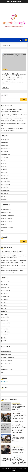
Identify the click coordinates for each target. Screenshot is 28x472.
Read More (5, 87)
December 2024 (5, 181)
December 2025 (5, 145)
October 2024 (4, 187)
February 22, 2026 (17, 432)
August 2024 (4, 193)
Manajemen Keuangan (7, 227)
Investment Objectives (7, 218)
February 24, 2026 (17, 411)
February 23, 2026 (17, 421)
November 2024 (5, 184)
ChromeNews (20, 468)
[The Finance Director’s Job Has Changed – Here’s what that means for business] (6, 417)
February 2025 (5, 175)
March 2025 (4, 172)
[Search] (24, 40)
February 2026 (5, 139)
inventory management (7, 215)
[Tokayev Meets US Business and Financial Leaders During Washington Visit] (6, 406)
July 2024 (3, 196)
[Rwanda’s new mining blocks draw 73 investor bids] (6, 438)
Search (4, 95)
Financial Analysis (6, 212)
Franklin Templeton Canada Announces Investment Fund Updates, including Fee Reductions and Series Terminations (19, 461)
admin (4, 79)
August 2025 (4, 157)
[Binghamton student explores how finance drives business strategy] (6, 449)
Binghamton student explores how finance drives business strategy (12, 271)
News (2, 230)
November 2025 (5, 148)
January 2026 (4, 142)
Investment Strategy (6, 221)
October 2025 (4, 151)
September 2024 (5, 190)
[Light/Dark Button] (21, 40)
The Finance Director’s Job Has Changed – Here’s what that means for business (14, 115)
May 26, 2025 (10, 79)
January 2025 (4, 178)
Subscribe (26, 40)
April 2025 (4, 169)
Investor (5, 69)
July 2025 (3, 160)
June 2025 (3, 163)
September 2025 (5, 154)
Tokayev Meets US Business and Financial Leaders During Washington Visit (18, 407)
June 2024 (3, 199)
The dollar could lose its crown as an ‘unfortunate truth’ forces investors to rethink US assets (14, 76)
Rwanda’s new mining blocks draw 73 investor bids (18, 438)
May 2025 (3, 166)
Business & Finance (6, 209)
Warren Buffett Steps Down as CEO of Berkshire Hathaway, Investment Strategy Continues (19, 428)
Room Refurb (4, 382)
